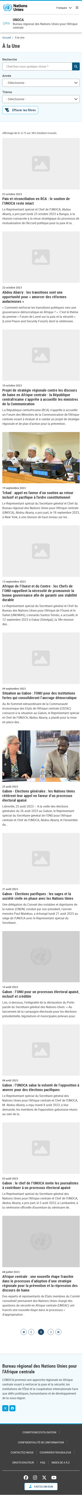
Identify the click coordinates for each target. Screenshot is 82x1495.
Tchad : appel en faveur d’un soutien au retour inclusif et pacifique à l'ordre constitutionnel (37, 495)
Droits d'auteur (23, 1462)
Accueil (6, 37)
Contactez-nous (22, 1452)
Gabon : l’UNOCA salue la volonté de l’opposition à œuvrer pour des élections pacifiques (40, 1087)
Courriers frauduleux (55, 1452)
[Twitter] (5, 1408)
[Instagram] (35, 1477)
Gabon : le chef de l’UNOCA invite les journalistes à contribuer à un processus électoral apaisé (40, 1185)
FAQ (42, 1462)
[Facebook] (12, 1408)
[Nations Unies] (15, 7)
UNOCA (18, 19)
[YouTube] (53, 1477)
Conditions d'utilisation (39, 1432)
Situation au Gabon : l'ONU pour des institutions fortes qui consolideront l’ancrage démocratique (39, 695)
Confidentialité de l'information (41, 1442)
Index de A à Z (60, 1462)
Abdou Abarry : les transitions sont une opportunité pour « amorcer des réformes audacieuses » (34, 297)
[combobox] (41, 83)
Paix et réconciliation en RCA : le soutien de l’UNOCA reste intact (36, 201)
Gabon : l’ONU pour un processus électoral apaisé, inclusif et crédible (40, 994)
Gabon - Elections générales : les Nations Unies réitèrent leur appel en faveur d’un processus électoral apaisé (38, 796)
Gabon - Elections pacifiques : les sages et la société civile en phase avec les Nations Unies (38, 896)
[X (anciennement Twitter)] (44, 1477)
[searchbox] (39, 82)
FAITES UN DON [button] (43, 1486)
